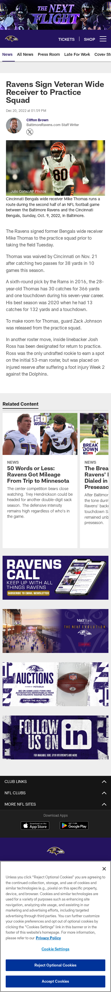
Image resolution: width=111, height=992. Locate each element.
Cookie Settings (55, 949)
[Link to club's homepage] (11, 36)
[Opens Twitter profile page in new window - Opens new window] (29, 132)
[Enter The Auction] (55, 684)
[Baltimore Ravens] (55, 852)
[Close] (104, 869)
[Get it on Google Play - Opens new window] (74, 828)
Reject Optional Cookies (55, 965)
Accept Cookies (55, 981)
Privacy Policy (48, 938)
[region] (55, 926)
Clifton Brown (37, 120)
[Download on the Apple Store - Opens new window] (35, 826)
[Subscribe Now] (55, 578)
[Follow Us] (55, 737)
